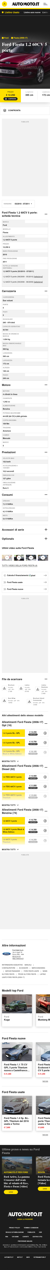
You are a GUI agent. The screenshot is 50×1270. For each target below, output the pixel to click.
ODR (40, 1232)
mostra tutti (9, 761)
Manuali (28, 965)
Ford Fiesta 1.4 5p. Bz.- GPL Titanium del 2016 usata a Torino (16, 1121)
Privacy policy (14, 1228)
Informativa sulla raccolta (11, 1265)
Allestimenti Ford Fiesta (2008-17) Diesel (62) (22, 767)
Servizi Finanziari (12, 971)
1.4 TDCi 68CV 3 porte (12, 777)
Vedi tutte (45, 1081)
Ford (6, 37)
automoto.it (8, 1257)
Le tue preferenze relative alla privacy (17, 1268)
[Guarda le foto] (25, 60)
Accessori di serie (13, 529)
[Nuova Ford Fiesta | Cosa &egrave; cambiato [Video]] (31, 558)
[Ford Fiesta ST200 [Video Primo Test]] (43, 558)
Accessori (23, 968)
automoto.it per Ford (16, 1172)
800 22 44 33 (16, 956)
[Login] (4, 4)
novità (41, 1172)
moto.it (20, 1257)
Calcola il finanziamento (18, 575)
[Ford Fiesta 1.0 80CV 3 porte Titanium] (45, 840)
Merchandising (38, 968)
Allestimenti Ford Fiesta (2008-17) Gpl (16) (22, 723)
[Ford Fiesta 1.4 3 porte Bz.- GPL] (45, 733)
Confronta (12, 99)
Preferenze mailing (25, 1241)
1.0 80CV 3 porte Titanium (10, 840)
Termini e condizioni (31, 1228)
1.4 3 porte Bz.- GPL (11, 733)
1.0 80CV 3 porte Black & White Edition (13, 830)
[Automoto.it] (25, 4)
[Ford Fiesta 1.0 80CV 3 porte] (45, 820)
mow (28, 1257)
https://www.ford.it (17, 958)
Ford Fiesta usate (15, 582)
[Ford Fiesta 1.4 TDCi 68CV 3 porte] (45, 777)
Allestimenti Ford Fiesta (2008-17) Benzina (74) (22, 811)
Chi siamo (15, 1237)
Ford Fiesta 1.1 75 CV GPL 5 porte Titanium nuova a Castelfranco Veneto (15, 1069)
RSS (6, 1237)
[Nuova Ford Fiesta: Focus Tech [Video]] (19, 558)
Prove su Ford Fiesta (27, 974)
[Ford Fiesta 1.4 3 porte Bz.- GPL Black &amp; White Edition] (45, 752)
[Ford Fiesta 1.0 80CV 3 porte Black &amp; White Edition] (45, 830)
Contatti (26, 1237)
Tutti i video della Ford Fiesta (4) (19, 565)
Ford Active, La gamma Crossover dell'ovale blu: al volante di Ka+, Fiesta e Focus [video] (17, 1181)
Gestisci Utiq (37, 1237)
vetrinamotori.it (39, 1257)
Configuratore (9, 968)
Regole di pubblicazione (15, 1232)
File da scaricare (12, 679)
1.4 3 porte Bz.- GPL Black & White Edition (12, 752)
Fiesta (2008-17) (21, 37)
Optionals (8, 538)
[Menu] (45, 4)
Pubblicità (31, 1232)
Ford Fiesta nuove (15, 589)
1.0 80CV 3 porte (10, 821)
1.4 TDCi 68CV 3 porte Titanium (12, 796)
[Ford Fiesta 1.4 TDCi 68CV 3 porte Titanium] (45, 796)
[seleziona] (38, 276)
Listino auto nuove (32, 12)
